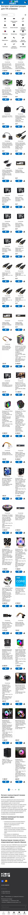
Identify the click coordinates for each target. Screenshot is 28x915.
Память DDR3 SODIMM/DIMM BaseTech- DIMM (19, 324)
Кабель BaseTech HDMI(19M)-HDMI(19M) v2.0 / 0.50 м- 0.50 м (19, 250)
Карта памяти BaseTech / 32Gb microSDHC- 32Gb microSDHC (6, 225)
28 (15, 789)
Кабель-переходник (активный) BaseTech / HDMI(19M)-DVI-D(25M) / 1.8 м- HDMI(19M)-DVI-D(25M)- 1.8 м (20, 145)
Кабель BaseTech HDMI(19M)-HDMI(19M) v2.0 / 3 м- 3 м (7, 274)
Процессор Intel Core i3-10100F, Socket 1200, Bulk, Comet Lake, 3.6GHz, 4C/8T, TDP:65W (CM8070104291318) (20, 591)
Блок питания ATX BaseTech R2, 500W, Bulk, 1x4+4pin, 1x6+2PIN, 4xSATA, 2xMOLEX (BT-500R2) (7, 92)
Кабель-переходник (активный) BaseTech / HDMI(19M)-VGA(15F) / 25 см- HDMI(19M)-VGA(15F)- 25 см (20, 118)
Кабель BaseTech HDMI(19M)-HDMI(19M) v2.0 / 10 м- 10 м (7, 299)
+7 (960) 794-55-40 (5, 893)
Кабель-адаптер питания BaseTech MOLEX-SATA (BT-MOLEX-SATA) (6, 348)
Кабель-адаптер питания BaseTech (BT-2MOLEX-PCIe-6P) (7, 453)
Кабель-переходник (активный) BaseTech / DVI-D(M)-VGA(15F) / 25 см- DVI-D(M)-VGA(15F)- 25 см (7, 145)
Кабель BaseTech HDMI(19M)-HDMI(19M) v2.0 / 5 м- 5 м (20, 274)
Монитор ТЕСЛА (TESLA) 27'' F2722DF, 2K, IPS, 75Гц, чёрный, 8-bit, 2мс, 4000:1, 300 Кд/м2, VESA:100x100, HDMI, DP (20, 386)
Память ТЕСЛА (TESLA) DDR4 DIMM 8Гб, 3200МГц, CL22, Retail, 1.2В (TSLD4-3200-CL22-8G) (20, 517)
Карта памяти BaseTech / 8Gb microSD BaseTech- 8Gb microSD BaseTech (6, 200)
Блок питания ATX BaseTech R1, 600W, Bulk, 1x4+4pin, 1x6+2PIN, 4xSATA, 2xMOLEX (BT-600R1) (20, 66)
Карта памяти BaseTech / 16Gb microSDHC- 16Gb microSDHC (19, 199)
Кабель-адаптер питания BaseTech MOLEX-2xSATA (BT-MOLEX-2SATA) (20, 624)
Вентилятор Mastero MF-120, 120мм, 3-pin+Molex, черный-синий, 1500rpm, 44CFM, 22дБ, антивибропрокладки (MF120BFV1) (7, 482)
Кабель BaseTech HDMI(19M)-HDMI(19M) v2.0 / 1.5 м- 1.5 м (20, 299)
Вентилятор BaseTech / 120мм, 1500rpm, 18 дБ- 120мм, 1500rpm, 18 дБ (20, 91)
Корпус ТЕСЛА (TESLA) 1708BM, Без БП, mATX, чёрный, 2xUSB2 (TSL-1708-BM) (7, 762)
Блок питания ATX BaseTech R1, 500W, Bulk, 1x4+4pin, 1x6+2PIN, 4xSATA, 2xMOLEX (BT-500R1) (7, 66)
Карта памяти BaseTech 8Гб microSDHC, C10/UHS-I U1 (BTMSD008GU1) (7, 384)
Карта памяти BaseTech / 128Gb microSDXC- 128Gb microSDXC (6, 250)
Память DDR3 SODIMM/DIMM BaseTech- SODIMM (6, 324)
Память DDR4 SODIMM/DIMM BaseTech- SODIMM (19, 171)
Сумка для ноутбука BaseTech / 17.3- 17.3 (7, 116)
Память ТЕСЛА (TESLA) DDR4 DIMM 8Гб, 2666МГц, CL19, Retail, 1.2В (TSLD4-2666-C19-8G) (20, 455)
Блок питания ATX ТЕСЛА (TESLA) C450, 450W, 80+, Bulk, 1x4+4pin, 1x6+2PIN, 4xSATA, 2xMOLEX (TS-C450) (7, 625)
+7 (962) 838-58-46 (5, 891)
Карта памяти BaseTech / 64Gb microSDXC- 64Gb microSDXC (19, 225)
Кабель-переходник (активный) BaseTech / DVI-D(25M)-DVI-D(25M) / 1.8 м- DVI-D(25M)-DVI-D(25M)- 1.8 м (7, 173)
